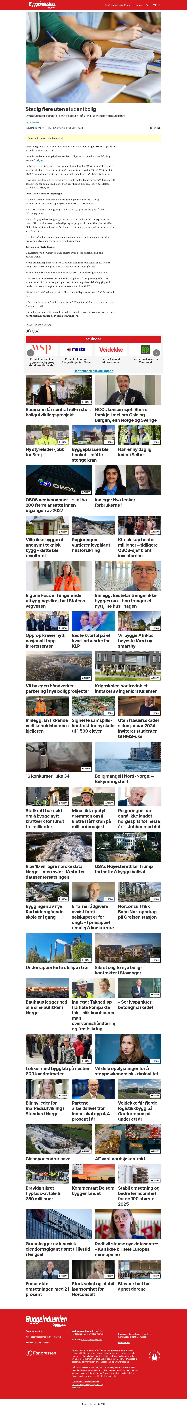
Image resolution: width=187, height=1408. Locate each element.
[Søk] (147, 5)
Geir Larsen (142, 1337)
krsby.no (39, 160)
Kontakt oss (124, 1342)
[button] (30, 352)
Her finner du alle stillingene (93, 371)
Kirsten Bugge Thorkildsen (140, 1334)
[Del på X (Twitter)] (155, 128)
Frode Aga (98, 1331)
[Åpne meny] (156, 5)
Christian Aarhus (96, 1334)
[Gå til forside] (42, 5)
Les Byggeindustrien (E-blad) (118, 5)
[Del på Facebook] (151, 128)
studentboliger (43, 325)
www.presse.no (122, 1362)
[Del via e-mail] (159, 128)
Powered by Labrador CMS (93, 1404)
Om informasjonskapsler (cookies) (87, 1384)
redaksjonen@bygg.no (91, 1339)
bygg (29, 325)
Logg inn (138, 5)
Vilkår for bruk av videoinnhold (85, 1381)
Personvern (77, 1387)
